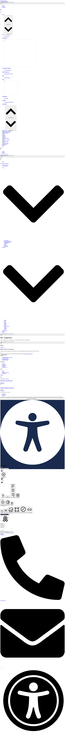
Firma (1, 523)
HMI (3, 75)
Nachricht (2, 530)
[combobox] (31, 398)
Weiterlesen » (2, 383)
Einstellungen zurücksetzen (4, 514)
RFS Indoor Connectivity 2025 (6, 380)
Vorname (1, 524)
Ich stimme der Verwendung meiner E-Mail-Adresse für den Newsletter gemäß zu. (17, 353)
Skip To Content (3, 513)
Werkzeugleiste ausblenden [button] (4, 468)
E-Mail (1, 526)
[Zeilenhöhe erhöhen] (2, 479)
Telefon (1, 527)
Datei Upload (2, 531)
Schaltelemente (4, 96)
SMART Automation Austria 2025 (7, 387)
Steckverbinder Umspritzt (6, 68)
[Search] (1, 3)
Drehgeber (4, 100)
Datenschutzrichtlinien (10, 532)
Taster (3, 79)
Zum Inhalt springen (3, 0)
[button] (32, 148)
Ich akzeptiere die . (8, 532)
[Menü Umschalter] (0, 12)
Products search (2, 2)
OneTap (6, 466)
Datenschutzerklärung (28, 353)
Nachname (2, 525)
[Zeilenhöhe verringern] (2, 482)
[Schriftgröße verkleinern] (2, 470)
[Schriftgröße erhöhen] (2, 467)
